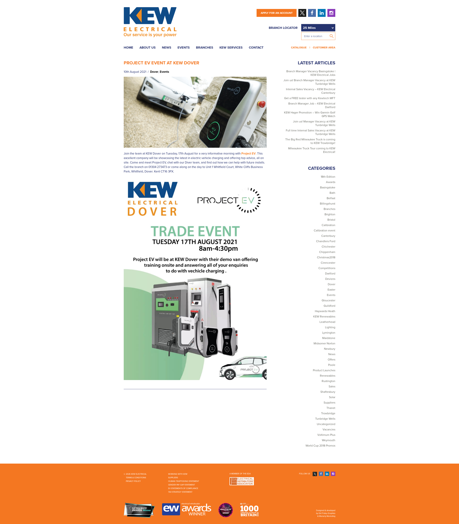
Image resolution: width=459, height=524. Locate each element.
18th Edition (328, 177)
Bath (332, 193)
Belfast (331, 198)
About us (147, 47)
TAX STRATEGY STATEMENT (180, 492)
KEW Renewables (324, 316)
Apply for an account (277, 13)
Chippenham (327, 252)
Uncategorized (326, 424)
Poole (331, 365)
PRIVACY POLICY (133, 481)
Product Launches (324, 370)
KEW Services (231, 47)
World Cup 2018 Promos (320, 445)
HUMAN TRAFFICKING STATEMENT (183, 481)
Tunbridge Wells (325, 419)
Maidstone (328, 338)
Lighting (330, 327)
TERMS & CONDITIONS (136, 477)
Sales (332, 386)
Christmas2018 (326, 257)
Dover (154, 72)
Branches (204, 47)
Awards (330, 182)
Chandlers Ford (325, 241)
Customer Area (323, 47)
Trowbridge (328, 413)
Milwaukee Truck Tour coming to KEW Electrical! (311, 150)
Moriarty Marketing (327, 516)
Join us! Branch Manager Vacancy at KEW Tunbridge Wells (309, 82)
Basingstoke (327, 187)
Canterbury (328, 236)
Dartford (330, 273)
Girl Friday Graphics (327, 513)
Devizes (330, 279)
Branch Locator (283, 28)
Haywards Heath (325, 311)
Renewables (327, 376)
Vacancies (329, 429)
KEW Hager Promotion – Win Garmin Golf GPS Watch (309, 114)
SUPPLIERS (173, 477)
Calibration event (324, 230)
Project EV (248, 153)
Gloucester (328, 300)
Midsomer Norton (324, 343)
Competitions (326, 268)
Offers (331, 359)
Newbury (329, 349)
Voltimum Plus (326, 435)
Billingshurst (327, 203)
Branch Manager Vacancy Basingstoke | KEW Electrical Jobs (310, 73)
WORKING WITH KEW (177, 474)
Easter (331, 289)
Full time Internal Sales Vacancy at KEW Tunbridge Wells (310, 132)
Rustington (328, 381)
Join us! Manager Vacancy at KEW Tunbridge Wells (314, 123)
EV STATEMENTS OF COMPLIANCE (183, 488)
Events (184, 47)
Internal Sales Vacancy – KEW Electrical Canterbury (310, 91)
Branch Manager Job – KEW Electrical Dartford (311, 105)
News (166, 47)
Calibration (328, 225)
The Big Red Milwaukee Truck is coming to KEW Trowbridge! (310, 141)
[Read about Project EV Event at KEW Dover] (195, 112)
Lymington (328, 333)
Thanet (330, 408)
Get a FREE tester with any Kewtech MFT (309, 98)
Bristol (331, 220)
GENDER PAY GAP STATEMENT (181, 485)
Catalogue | (301, 47)
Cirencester (328, 263)
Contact (256, 47)
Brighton (330, 214)
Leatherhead (327, 322)
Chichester (328, 246)
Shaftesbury (327, 392)
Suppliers (329, 402)
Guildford (329, 306)
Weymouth (328, 440)
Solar (332, 397)
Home (128, 47)
